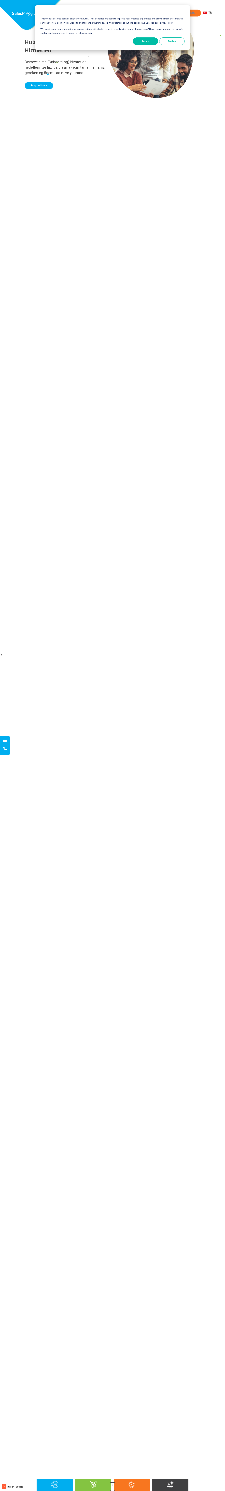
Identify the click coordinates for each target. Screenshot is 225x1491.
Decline (172, 41)
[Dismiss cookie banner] (183, 12)
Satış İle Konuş (38, 85)
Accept (145, 41)
